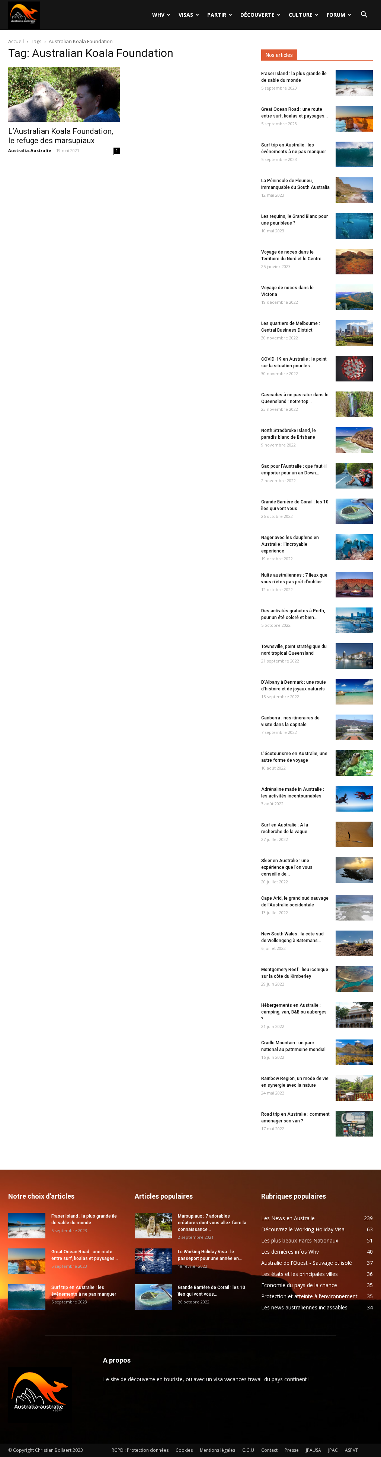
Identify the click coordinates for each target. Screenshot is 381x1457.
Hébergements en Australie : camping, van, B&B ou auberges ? (294, 1012)
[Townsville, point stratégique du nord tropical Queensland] (354, 656)
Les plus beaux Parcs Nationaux (299, 1240)
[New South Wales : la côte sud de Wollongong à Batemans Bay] (354, 943)
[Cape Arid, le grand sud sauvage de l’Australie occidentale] (354, 908)
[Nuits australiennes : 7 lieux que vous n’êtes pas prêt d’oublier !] (354, 584)
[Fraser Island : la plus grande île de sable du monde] (354, 83)
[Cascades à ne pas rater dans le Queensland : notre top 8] (354, 404)
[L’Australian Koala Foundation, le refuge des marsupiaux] (64, 94)
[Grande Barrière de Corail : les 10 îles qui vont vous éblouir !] (354, 511)
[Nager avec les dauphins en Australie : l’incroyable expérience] (354, 547)
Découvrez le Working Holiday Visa (303, 1229)
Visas (186, 14)
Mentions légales (217, 1450)
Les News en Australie (288, 1218)
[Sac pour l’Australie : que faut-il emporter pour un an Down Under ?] (354, 476)
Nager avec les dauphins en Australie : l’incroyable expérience (290, 544)
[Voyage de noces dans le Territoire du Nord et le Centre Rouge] (354, 261)
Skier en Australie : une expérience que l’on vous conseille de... (287, 867)
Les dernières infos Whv (290, 1251)
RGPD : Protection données (140, 1450)
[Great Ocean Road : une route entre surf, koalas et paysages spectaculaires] (354, 119)
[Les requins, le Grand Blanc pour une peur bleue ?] (354, 226)
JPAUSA (313, 1450)
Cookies (184, 1450)
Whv (158, 14)
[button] (364, 15)
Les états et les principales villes (299, 1273)
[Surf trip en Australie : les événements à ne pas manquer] (354, 154)
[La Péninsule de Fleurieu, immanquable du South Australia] (354, 190)
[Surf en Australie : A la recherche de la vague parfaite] (354, 834)
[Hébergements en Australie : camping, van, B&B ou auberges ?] (354, 1015)
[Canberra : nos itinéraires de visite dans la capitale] (354, 727)
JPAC (333, 1450)
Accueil (16, 41)
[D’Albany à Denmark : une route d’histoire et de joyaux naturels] (354, 692)
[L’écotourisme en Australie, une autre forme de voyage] (354, 763)
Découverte (257, 14)
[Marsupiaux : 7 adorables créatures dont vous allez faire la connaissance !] (153, 1225)
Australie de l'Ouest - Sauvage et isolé (306, 1262)
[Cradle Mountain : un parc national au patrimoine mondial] (354, 1052)
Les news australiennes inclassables (304, 1307)
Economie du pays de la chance (299, 1285)
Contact (269, 1450)
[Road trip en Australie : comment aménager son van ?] (354, 1124)
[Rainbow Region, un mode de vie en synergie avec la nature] (354, 1088)
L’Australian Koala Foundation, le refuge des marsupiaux (60, 136)
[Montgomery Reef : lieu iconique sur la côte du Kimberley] (354, 979)
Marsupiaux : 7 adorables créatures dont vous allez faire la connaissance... (212, 1222)
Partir (216, 14)
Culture (301, 14)
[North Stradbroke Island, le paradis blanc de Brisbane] (354, 440)
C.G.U (248, 1450)
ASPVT (351, 1450)
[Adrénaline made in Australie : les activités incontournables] (354, 799)
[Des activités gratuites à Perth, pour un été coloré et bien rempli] (354, 620)
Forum (336, 14)
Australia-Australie (29, 150)
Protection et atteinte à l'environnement (309, 1296)
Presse (292, 1450)
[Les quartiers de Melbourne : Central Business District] (354, 333)
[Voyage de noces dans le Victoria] (354, 297)
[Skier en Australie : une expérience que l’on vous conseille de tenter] (354, 870)
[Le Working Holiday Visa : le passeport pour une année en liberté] (153, 1261)
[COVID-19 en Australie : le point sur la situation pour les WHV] (354, 368)
